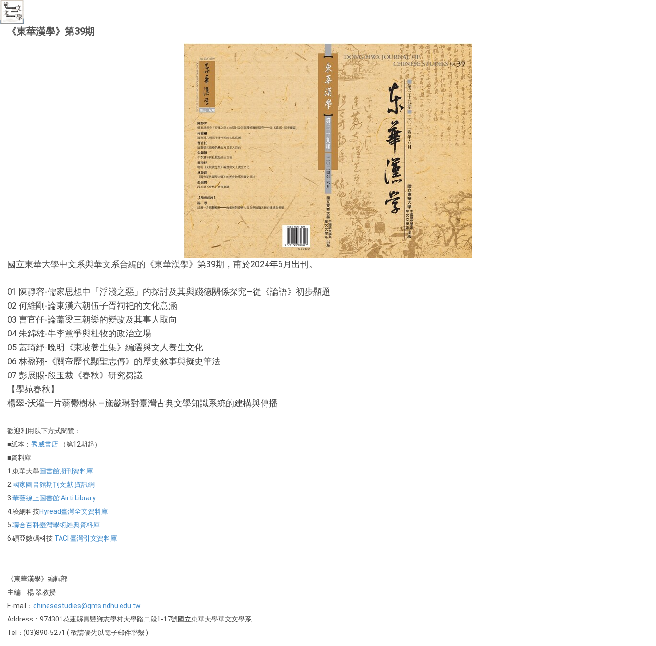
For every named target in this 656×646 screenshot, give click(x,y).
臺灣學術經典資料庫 (69, 525)
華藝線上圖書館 (36, 498)
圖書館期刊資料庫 (66, 471)
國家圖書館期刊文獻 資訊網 (53, 484)
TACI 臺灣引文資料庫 (85, 538)
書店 (51, 444)
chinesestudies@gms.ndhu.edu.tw (87, 605)
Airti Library (78, 498)
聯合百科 (25, 525)
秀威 (38, 444)
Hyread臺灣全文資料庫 (73, 511)
